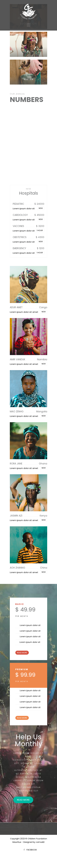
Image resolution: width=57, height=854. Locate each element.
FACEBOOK (32, 849)
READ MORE (22, 652)
